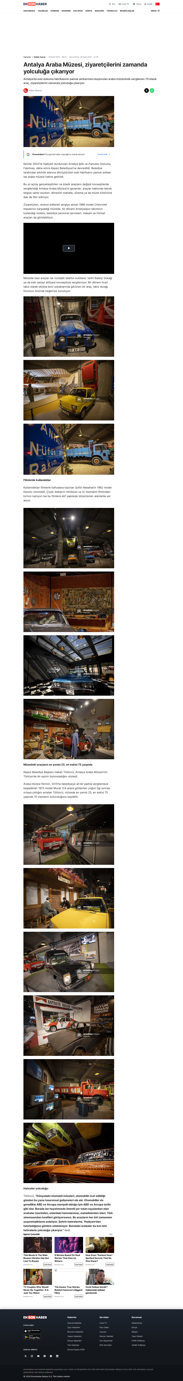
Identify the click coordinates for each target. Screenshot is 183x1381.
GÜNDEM (55, 11)
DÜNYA (88, 11)
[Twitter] (25, 1356)
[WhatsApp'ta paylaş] (152, 90)
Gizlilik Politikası (138, 1345)
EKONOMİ (66, 11)
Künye (134, 1327)
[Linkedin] (57, 1356)
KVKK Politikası (138, 1340)
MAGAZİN (99, 11)
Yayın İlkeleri (137, 1336)
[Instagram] (32, 1356)
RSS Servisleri (106, 1345)
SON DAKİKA (29, 11)
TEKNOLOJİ (112, 11)
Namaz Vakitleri (106, 1336)
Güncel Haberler (74, 1323)
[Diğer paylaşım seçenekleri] (157, 90)
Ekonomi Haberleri (75, 1332)
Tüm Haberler (73, 1345)
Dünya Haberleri (74, 1340)
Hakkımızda (137, 1323)
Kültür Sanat (39, 57)
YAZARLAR (43, 11)
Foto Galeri (104, 1327)
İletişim (135, 1332)
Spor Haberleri (73, 1327)
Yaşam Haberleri (74, 1336)
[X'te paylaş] (146, 90)
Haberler (27, 57)
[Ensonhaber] (35, 4)
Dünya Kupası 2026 (76, 1349)
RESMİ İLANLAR (127, 11)
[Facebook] (44, 1356)
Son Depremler (106, 1340)
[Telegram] (51, 1356)
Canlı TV (103, 1323)
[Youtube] (38, 1356)
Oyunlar (103, 1332)
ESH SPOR (78, 11)
